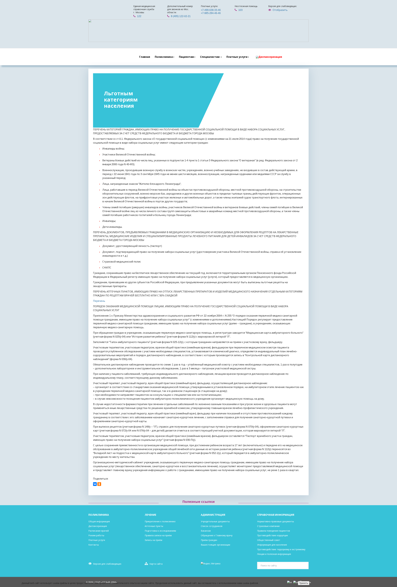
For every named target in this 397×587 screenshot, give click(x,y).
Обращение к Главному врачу (216, 535)
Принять (303, 583)
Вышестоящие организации (215, 545)
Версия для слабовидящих (107, 564)
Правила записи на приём (158, 535)
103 (240, 10)
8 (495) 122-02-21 (181, 16)
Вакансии (206, 531)
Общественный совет (268, 540)
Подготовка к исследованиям (160, 531)
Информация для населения (272, 545)
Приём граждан (209, 540)
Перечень (99, 301)
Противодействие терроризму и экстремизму (281, 549)
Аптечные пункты (154, 526)
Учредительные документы (215, 521)
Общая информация (99, 521)
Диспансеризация (270, 57)
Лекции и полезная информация (274, 554)
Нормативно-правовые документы (275, 521)
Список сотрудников (211, 526)
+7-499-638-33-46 (211, 10)
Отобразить (280, 10)
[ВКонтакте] (95, 484)
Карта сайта (156, 564)
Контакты (93, 545)
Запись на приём (153, 540)
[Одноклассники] (99, 484)
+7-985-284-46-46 (211, 13)
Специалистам (210, 57)
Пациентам (186, 57)
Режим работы (96, 535)
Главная (144, 57)
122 (139, 16)
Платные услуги (236, 57)
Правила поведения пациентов (273, 531)
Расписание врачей (98, 531)
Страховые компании (268, 526)
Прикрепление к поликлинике (160, 521)
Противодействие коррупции (272, 535)
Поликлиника (164, 57)
